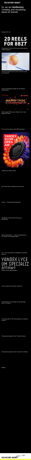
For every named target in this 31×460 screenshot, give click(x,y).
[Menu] (28, 2)
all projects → (23, 372)
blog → (26, 449)
